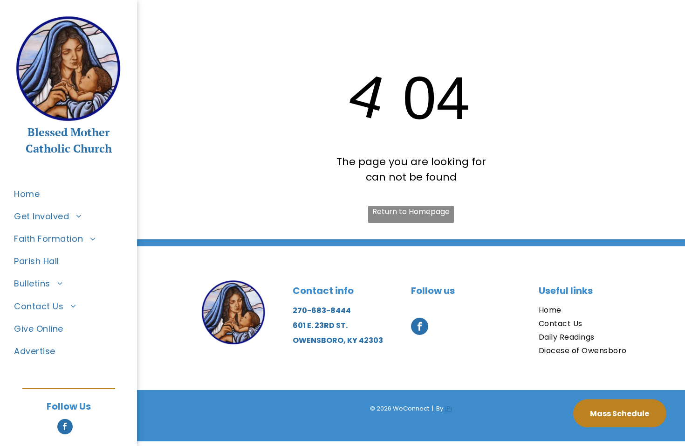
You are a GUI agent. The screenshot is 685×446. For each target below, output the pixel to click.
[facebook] (65, 428)
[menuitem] (75, 193)
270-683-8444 (322, 310)
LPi (448, 408)
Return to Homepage (411, 211)
